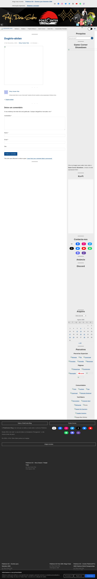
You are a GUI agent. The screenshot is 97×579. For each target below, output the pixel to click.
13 (80, 331)
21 (84, 334)
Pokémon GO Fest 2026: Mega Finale (60, 564)
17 (70, 334)
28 (84, 337)
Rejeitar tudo (79, 575)
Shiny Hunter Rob (24, 43)
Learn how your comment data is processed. (39, 158)
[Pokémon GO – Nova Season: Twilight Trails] (37, 454)
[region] (48, 574)
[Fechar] (95, 571)
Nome (6, 133)
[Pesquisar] (92, 38)
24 (70, 337)
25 (73, 337)
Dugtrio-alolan (9, 99)
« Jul (80, 343)
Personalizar (68, 575)
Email (6, 139)
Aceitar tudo (90, 575)
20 (80, 334)
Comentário (8, 115)
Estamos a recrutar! (33, 5)
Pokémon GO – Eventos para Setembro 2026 (38, 1)
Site (5, 146)
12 (77, 331)
